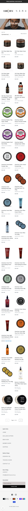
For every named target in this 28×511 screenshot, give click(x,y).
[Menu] (25, 10)
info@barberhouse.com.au (9, 475)
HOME (4, 432)
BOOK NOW (6, 439)
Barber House (16, 506)
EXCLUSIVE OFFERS (8, 436)
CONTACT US (6, 463)
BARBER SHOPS (7, 443)
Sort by (3, 32)
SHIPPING (5, 447)
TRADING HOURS (7, 460)
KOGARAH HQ (6, 456)
